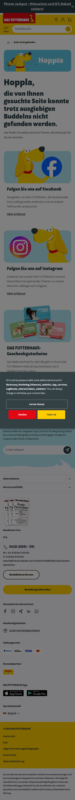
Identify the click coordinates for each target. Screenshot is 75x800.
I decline (22, 414)
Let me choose (36, 404)
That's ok (51, 414)
